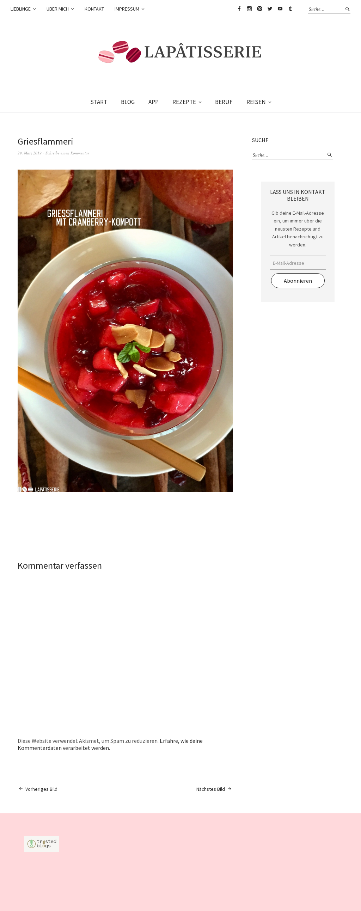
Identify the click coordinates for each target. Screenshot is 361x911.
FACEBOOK (239, 9)
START (98, 102)
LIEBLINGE (21, 9)
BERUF (224, 102)
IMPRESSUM (127, 9)
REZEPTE (184, 102)
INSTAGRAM (249, 9)
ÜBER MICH (58, 9)
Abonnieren (298, 280)
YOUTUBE (280, 9)
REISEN (256, 102)
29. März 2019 (30, 152)
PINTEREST (259, 9)
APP (153, 102)
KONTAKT (94, 9)
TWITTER (269, 9)
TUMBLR (290, 9)
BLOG (128, 102)
